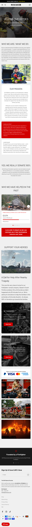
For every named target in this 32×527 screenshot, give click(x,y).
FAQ (2, 507)
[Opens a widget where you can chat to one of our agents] (5, 524)
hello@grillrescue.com (6, 492)
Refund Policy (4, 499)
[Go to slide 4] (17, 225)
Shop (2, 497)
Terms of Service (5, 504)
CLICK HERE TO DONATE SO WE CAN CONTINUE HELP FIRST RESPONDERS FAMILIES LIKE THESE (16, 232)
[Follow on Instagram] (6, 512)
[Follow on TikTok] (10, 512)
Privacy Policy (4, 502)
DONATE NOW (8, 324)
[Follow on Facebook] (2, 512)
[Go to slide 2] (14, 225)
